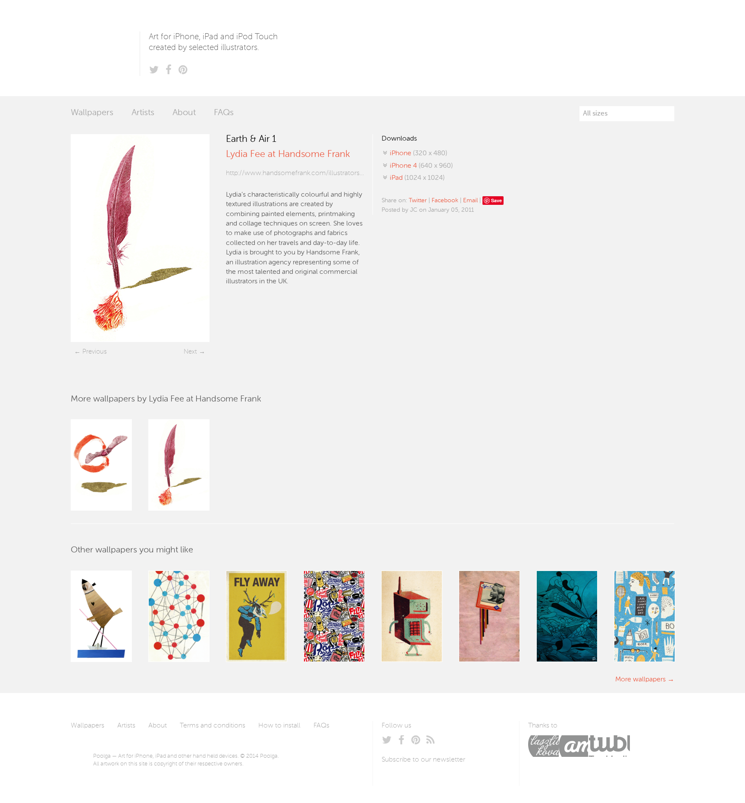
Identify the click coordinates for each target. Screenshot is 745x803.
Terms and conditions (212, 725)
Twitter (418, 201)
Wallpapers (92, 113)
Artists (142, 113)
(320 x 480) (418, 153)
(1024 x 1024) (417, 178)
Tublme (609, 746)
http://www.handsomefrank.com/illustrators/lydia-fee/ (295, 173)
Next (190, 351)
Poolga (105, 48)
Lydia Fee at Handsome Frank (288, 154)
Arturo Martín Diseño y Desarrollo (573, 746)
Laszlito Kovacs (543, 746)
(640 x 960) (421, 166)
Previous (94, 351)
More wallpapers (640, 679)
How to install (279, 725)
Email (470, 201)
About (184, 113)
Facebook (445, 201)
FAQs (224, 113)
